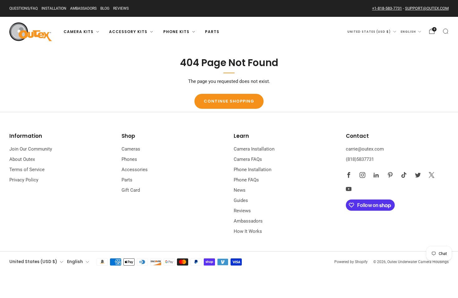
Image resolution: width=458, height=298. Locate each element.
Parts (212, 31)
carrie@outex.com (365, 149)
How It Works (248, 231)
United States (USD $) (369, 32)
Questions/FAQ (23, 8)
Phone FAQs (246, 180)
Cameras (131, 149)
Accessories (135, 169)
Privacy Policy (23, 180)
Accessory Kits (128, 31)
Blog (104, 8)
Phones (129, 159)
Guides (241, 200)
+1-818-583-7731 (387, 8)
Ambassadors (83, 8)
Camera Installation (254, 149)
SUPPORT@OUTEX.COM (427, 8)
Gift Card (131, 190)
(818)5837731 (360, 159)
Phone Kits (176, 31)
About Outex (22, 159)
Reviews (121, 8)
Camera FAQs (248, 159)
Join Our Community (30, 149)
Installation (53, 8)
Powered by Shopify (351, 262)
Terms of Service (27, 169)
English (408, 32)
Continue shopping (229, 101)
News (240, 190)
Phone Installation (252, 169)
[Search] (445, 31)
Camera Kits (78, 31)
